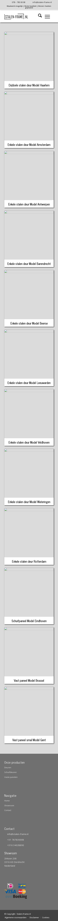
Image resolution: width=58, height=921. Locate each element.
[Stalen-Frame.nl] (24, 16)
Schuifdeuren (10, 772)
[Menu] (46, 16)
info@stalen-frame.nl (17, 834)
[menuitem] (16, 2)
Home (7, 800)
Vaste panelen (11, 777)
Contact (7, 810)
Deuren (7, 767)
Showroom (9, 805)
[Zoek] (38, 16)
